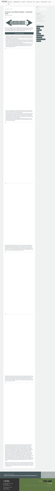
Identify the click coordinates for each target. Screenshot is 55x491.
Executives (38, 28)
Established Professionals (40, 35)
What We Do (10, 1)
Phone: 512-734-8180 (6, 489)
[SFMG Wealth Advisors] (4, 3)
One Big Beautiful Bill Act (39, 19)
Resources (37, 1)
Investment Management (40, 26)
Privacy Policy (34, 485)
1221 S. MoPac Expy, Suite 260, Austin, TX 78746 (7, 488)
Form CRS (44, 485)
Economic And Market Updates (41, 39)
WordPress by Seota (49, 486)
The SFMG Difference (16, 1)
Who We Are (23, 1)
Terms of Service (39, 485)
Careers (49, 1)
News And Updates (39, 37)
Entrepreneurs (39, 33)
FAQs (34, 1)
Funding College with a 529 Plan (40, 21)
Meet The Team (29, 1)
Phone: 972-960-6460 (6, 485)
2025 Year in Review (39, 14)
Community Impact (44, 1)
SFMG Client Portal (49, 485)
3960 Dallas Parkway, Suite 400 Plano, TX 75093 (8, 484)
